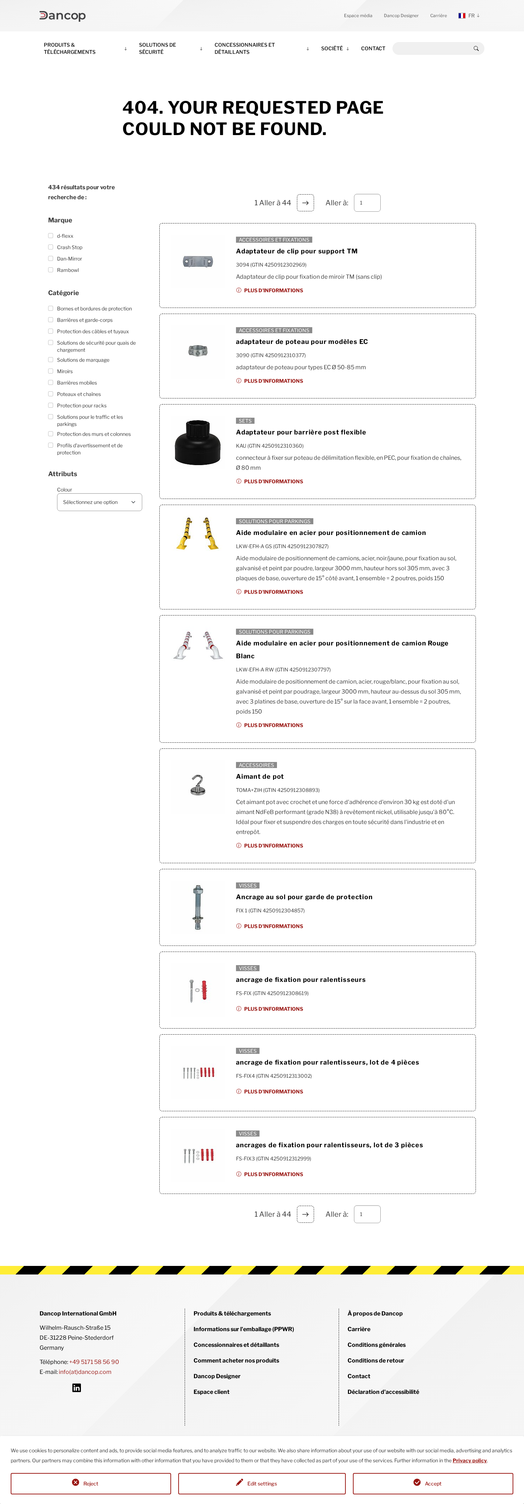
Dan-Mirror (69, 259)
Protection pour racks (82, 405)
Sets (245, 421)
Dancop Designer (401, 15)
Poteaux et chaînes (79, 394)
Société (332, 48)
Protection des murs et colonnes (94, 434)
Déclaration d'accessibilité (383, 1392)
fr (471, 15)
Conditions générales (377, 1344)
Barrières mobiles (77, 383)
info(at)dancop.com (85, 1372)
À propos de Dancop (375, 1313)
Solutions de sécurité (157, 48)
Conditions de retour (376, 1360)
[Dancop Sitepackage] (63, 16)
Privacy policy (470, 1460)
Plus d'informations (273, 290)
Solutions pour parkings (274, 521)
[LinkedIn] (76, 1387)
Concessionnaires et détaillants (245, 48)
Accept (433, 1483)
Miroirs (65, 371)
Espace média (358, 15)
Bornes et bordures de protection (94, 308)
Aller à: (336, 203)
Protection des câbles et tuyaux (93, 331)
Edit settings (262, 1483)
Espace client (212, 1392)
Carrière (438, 15)
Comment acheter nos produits (236, 1360)
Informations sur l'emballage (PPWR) (244, 1329)
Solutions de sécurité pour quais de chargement (96, 346)
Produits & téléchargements (70, 48)
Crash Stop (69, 247)
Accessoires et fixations (274, 240)
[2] (305, 202)
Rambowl (68, 270)
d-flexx (65, 236)
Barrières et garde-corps (85, 320)
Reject (90, 1483)
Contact (373, 48)
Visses (248, 885)
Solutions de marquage (83, 360)
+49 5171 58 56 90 (94, 1362)
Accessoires (256, 765)
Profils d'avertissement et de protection (90, 448)
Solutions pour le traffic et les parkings (90, 420)
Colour (64, 489)
